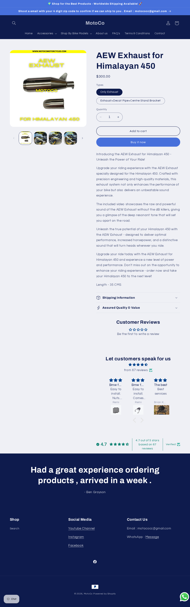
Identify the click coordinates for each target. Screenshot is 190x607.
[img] (138, 365)
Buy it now (138, 142)
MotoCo (88, 594)
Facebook (75, 545)
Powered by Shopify (104, 594)
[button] (14, 23)
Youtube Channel (81, 528)
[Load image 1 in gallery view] (25, 138)
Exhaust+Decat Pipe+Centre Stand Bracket (130, 100)
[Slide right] (82, 138)
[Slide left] (14, 138)
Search (14, 528)
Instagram (76, 537)
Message (152, 537)
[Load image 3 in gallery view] (55, 138)
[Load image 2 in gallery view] (40, 138)
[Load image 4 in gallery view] (70, 138)
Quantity (101, 109)
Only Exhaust (109, 92)
